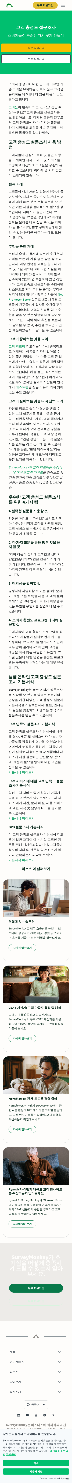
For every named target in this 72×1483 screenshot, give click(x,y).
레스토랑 (22, 387)
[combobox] (36, 1404)
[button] (36, 1352)
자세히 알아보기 (22, 947)
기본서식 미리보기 (22, 772)
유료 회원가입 (36, 48)
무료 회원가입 (45, 5)
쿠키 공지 (11, 1454)
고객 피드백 (17, 346)
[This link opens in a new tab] (18, 1415)
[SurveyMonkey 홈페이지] (9, 6)
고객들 (13, 107)
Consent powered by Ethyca (53, 1478)
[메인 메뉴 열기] (62, 5)
